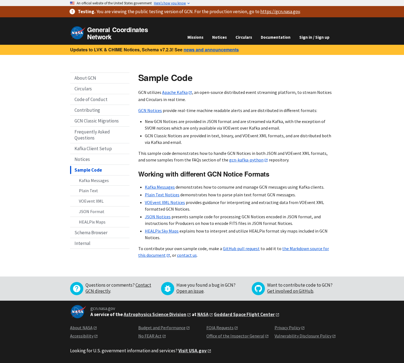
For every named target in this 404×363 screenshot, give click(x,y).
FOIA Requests (220, 327)
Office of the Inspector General (235, 336)
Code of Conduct (90, 99)
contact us (187, 255)
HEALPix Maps (92, 221)
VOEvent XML (91, 201)
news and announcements (211, 49)
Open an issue (190, 291)
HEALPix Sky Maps (162, 231)
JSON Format (91, 211)
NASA (203, 314)
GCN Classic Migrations (96, 121)
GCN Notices (150, 110)
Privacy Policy (287, 327)
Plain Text (88, 190)
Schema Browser (90, 232)
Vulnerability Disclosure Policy (303, 336)
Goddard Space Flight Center (244, 314)
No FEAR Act (150, 336)
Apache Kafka (175, 92)
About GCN (85, 78)
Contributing (87, 110)
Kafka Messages (94, 180)
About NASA (81, 327)
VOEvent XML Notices (165, 202)
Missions (195, 37)
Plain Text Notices (162, 194)
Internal (82, 243)
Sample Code (88, 170)
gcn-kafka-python (246, 160)
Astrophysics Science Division (155, 314)
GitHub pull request (241, 248)
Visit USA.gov (192, 351)
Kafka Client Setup (93, 148)
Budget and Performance (162, 327)
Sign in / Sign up (314, 37)
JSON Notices (158, 216)
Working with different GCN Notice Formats (203, 173)
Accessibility (81, 336)
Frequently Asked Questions (92, 135)
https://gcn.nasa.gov (280, 12)
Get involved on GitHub (290, 291)
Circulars (244, 37)
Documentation (275, 37)
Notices (219, 37)
